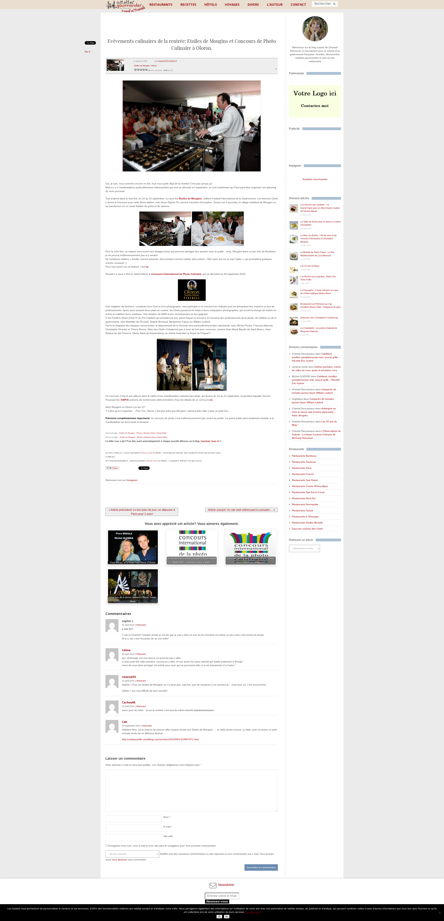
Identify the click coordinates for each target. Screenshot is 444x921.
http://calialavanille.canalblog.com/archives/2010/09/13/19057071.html (160, 739)
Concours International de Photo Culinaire (176, 274)
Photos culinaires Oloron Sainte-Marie (151, 433)
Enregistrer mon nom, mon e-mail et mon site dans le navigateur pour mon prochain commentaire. (162, 845)
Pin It (87, 51)
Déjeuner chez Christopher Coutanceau (319, 317)
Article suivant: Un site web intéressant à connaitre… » (241, 509)
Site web (168, 836)
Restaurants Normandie (305, 504)
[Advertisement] (191, 28)
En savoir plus (253, 912)
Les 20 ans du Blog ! (310, 266)
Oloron (154, 66)
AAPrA (125, 399)
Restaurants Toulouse (304, 461)
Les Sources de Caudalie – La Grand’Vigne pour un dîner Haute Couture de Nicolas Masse (320, 208)
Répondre (141, 625)
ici (147, 266)
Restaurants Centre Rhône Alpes (310, 486)
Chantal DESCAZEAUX (167, 61)
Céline (126, 650)
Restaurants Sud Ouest (305, 480)
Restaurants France (303, 474)
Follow (114, 468)
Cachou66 (128, 702)
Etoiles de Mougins (142, 66)
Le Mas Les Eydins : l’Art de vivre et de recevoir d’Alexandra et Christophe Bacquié (318, 238)
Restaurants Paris (301, 468)
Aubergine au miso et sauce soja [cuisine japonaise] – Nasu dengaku (314, 412)
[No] (439, 912)
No (226, 916)
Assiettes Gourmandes (314, 179)
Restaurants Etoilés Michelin (307, 522)
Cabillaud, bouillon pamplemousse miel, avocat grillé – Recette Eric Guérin (316, 357)
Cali (124, 722)
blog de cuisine (147, 452)
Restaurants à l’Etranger (305, 516)
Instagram (132, 480)
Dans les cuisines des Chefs (307, 528)
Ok (219, 916)
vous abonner (119, 859)
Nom (166, 817)
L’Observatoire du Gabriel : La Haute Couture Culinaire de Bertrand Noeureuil (316, 434)
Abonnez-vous (217, 901)
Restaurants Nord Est (303, 498)
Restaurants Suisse (302, 510)
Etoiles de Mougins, (127, 433)
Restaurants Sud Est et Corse (308, 492)
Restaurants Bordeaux (304, 455)
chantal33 (129, 677)
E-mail (167, 826)
